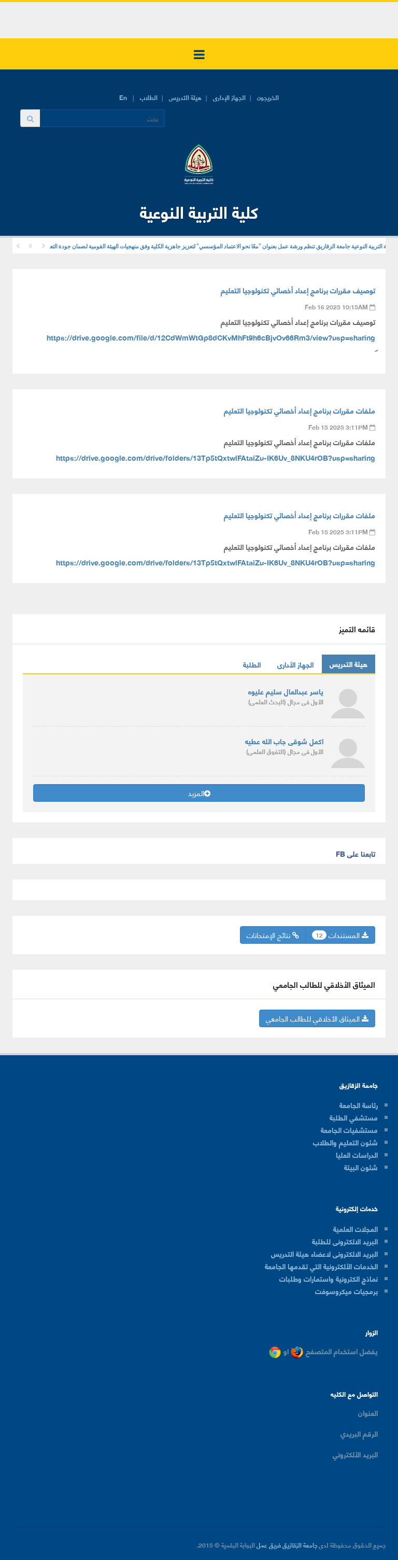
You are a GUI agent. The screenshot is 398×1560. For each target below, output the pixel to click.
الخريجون (268, 97)
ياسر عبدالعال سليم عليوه (285, 691)
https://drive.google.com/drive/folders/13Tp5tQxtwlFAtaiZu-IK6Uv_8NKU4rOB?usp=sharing (215, 457)
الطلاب (149, 97)
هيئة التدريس (185, 97)
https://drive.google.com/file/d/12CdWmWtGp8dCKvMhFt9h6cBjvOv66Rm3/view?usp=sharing (211, 337)
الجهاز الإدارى (229, 97)
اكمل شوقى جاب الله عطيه (284, 740)
